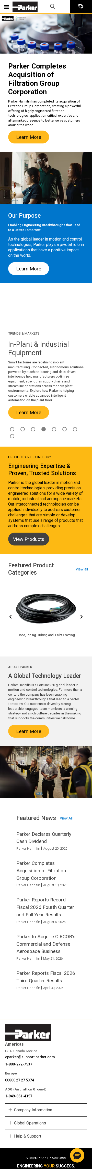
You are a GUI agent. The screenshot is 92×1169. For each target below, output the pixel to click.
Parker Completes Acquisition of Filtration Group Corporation (41, 870)
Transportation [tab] (12, 436)
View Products (28, 539)
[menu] (6, 7)
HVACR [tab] (33, 429)
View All (66, 818)
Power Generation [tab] (75, 429)
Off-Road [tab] (64, 429)
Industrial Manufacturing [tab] (43, 429)
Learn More (28, 137)
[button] (77, 1155)
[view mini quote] (81, 7)
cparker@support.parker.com (30, 1057)
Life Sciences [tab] (54, 429)
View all (82, 569)
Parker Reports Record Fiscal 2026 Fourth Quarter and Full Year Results (45, 907)
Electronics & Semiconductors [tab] (22, 429)
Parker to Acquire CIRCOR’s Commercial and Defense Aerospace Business (45, 944)
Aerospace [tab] (12, 429)
